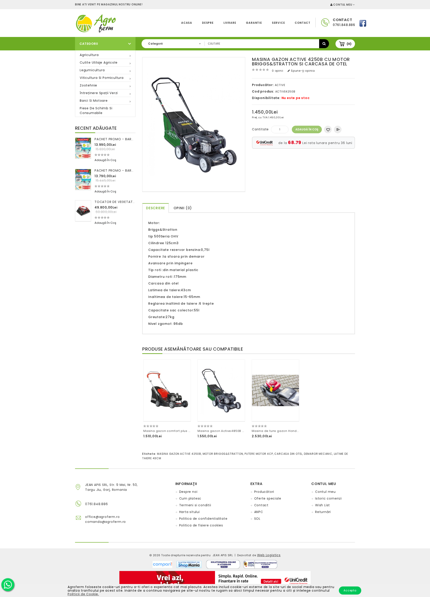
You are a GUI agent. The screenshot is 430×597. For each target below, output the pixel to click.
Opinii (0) (183, 208)
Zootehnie (88, 85)
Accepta (350, 590)
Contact (302, 23)
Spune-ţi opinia (302, 71)
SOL (257, 518)
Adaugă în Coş (306, 129)
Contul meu (325, 491)
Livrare (230, 23)
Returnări (323, 512)
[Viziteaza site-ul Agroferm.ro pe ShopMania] (189, 564)
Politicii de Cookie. (83, 594)
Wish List (322, 505)
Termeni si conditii (195, 505)
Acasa (186, 23)
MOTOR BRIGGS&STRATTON (223, 454)
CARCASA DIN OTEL (288, 454)
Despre (208, 23)
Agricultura (89, 55)
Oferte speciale (267, 498)
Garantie (254, 23)
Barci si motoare (94, 100)
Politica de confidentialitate (203, 518)
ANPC (258, 512)
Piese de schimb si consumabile (96, 110)
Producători (264, 491)
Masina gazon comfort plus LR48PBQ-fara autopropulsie (189, 431)
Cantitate (260, 129)
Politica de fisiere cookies (201, 525)
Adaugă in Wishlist (328, 129)
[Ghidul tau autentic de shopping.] (164, 564)
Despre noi (188, 491)
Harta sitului (189, 512)
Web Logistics (269, 555)
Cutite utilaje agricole (98, 62)
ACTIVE (280, 85)
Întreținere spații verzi (99, 93)
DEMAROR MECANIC (318, 454)
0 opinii (277, 71)
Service (278, 23)
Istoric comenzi (328, 498)
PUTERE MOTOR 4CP (259, 454)
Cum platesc (190, 498)
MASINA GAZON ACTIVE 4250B (179, 454)
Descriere (155, 208)
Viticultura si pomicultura (102, 77)
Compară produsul (338, 129)
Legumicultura (92, 70)
